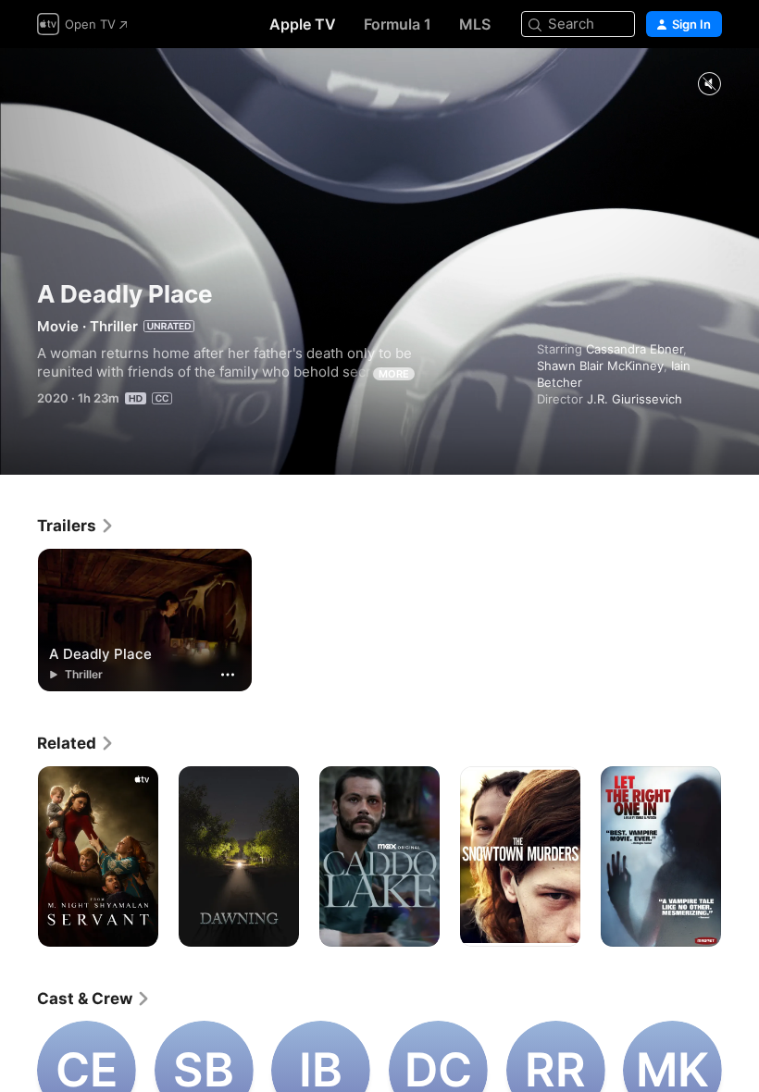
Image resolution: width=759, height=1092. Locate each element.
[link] (76, 525)
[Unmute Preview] (709, 84)
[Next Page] (740, 857)
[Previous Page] (18, 857)
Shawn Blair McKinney (600, 365)
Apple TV (302, 24)
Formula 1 (397, 24)
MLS (475, 24)
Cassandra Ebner (634, 348)
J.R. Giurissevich (634, 398)
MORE (394, 373)
